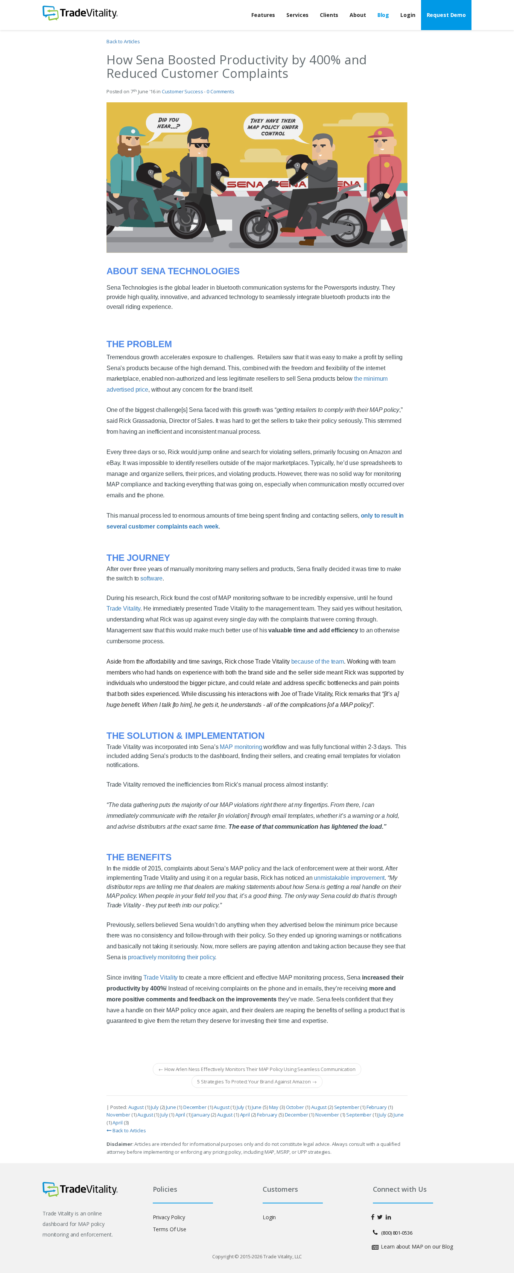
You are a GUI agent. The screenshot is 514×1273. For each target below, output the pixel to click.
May (274, 1107)
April (180, 1114)
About (358, 14)
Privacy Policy (169, 1217)
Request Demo (446, 14)
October (295, 1107)
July (155, 1107)
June (171, 1107)
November (118, 1114)
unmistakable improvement (349, 878)
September (347, 1107)
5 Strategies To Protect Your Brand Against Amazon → (256, 1081)
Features (263, 14)
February (377, 1107)
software (151, 578)
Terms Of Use (169, 1229)
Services (297, 14)
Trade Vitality (123, 608)
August (136, 1107)
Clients (329, 14)
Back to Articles (123, 41)
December (195, 1107)
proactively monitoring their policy (171, 957)
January (201, 1114)
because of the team (317, 661)
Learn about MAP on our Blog (417, 1246)
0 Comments (220, 91)
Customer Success (182, 91)
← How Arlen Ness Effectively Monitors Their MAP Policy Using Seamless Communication (256, 1069)
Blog (383, 14)
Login (407, 14)
